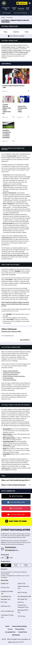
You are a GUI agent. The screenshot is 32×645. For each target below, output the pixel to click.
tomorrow (16, 32)
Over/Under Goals (8, 441)
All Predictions (6, 13)
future (27, 32)
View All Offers (24, 340)
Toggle (7, 557)
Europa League (17, 50)
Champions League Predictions (11, 372)
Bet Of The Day (7, 434)
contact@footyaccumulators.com (15, 575)
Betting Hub (16, 635)
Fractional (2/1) (6, 565)
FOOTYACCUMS (17, 508)
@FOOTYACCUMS (17, 496)
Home (3, 17)
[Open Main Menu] (30, 3)
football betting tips (6, 237)
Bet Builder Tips (5, 599)
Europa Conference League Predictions (14, 376)
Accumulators (7, 428)
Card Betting (6, 454)
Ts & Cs (10, 629)
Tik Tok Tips (21, 616)
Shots (4, 448)
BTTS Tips (4, 602)
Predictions (21, 8)
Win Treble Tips (22, 599)
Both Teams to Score (9, 437)
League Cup (21, 47)
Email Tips (21, 602)
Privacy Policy (19, 629)
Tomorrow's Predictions (20, 13)
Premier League (5, 47)
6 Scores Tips (5, 587)
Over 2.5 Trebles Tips (7, 611)
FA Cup (13, 47)
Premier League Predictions (10, 370)
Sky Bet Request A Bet (24, 596)
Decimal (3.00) (16, 565)
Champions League (6, 50)
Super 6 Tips (21, 583)
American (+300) (26, 565)
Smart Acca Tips (5, 606)
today (5, 32)
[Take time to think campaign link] (16, 522)
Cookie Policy (22, 632)
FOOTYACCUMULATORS (17, 502)
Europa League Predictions (10, 374)
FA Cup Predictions (8, 378)
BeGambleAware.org (10, 335)
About (7, 626)
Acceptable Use (10, 632)
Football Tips (14, 8)
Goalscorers (6, 445)
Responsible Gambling (19, 626)
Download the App (6, 8)
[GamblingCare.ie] (12, 550)
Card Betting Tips (6, 596)
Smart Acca (27, 8)
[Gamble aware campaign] (12, 547)
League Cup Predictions (9, 379)
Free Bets (17, 271)
